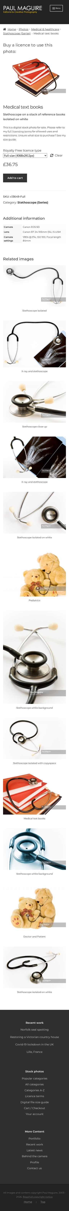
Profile (34, 1162)
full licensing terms (20, 131)
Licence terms (34, 1096)
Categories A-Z (34, 1090)
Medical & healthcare (45, 29)
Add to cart (15, 178)
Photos (23, 29)
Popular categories (34, 1078)
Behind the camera (34, 1156)
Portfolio (34, 1138)
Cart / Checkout (34, 1108)
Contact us (34, 1168)
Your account (35, 1114)
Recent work (34, 1144)
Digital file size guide (35, 1102)
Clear (58, 155)
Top (42, 1202)
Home (12, 29)
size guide (9, 139)
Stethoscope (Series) (17, 33)
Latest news (35, 1150)
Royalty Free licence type (22, 150)
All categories (34, 1084)
